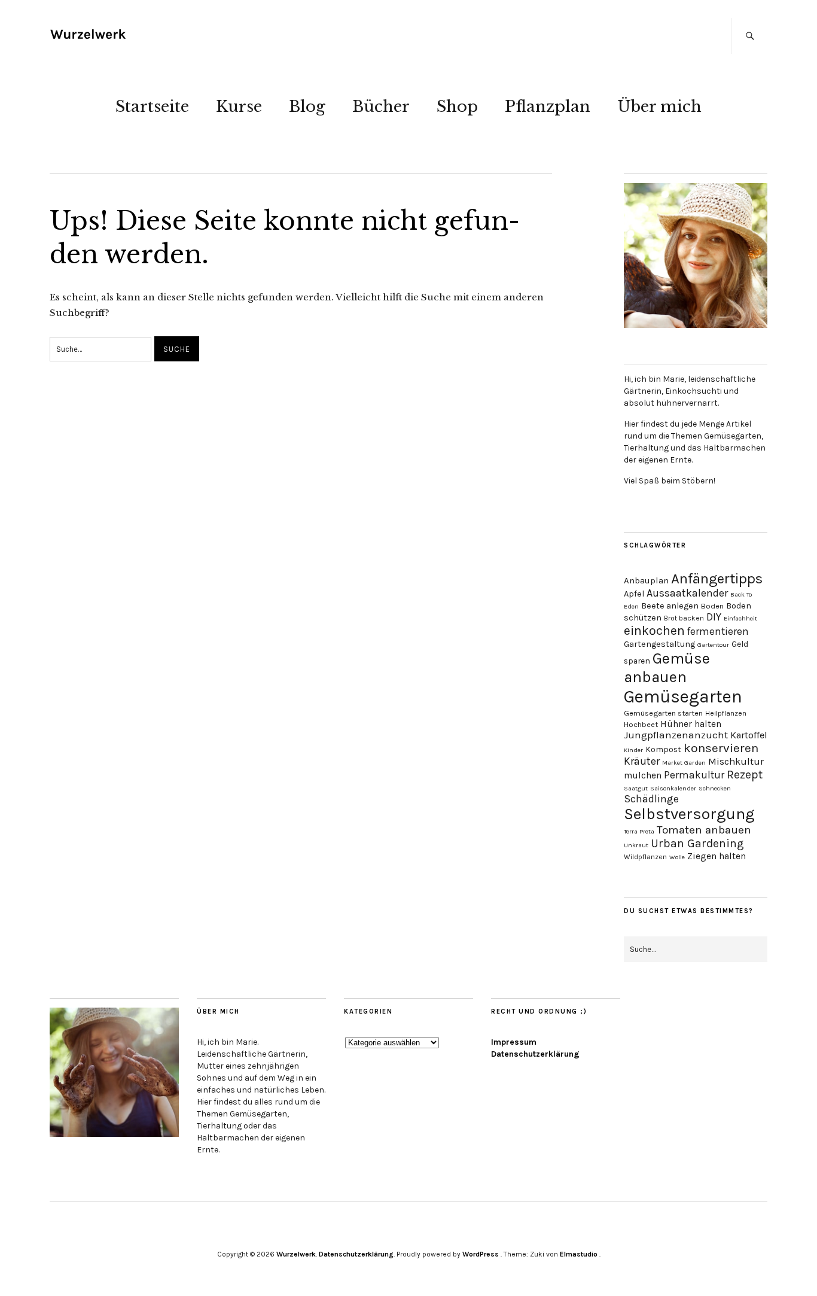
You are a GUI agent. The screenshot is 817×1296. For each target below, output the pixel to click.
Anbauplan (646, 580)
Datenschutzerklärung (535, 1054)
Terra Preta (639, 831)
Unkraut (636, 845)
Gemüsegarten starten (663, 712)
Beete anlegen (670, 606)
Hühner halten (690, 724)
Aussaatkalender (687, 593)
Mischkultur (736, 761)
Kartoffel (748, 735)
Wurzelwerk (296, 1254)
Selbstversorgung (689, 814)
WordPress (480, 1254)
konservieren (721, 748)
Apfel (634, 594)
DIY (713, 617)
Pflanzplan (547, 106)
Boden (712, 605)
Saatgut (636, 788)
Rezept (745, 774)
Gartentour (713, 645)
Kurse (239, 106)
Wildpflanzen (645, 857)
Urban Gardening (697, 843)
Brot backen (684, 618)
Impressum (513, 1042)
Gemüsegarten (683, 696)
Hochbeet (641, 724)
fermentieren (718, 631)
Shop (457, 106)
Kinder (633, 750)
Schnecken (715, 788)
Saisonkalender (673, 788)
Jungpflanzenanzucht (676, 735)
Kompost (663, 749)
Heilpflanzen (725, 713)
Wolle (677, 857)
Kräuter (642, 761)
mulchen (642, 775)
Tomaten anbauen (704, 829)
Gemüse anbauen (667, 667)
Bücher (381, 106)
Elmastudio (578, 1254)
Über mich (659, 106)
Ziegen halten (716, 856)
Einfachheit (740, 618)
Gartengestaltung (659, 644)
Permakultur (694, 775)
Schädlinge (651, 799)
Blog (307, 106)
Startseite (152, 106)
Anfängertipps (717, 578)
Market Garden (684, 762)
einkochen (654, 630)
